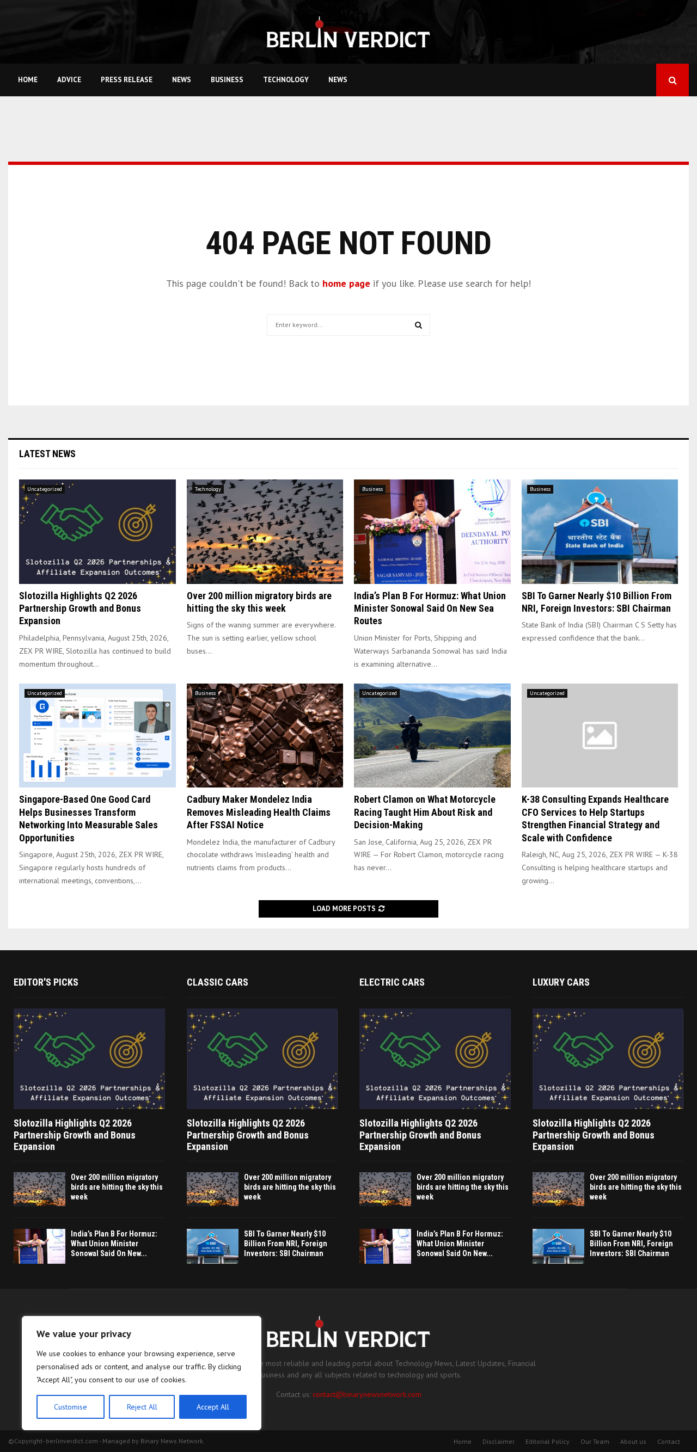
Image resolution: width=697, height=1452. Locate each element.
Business (227, 79)
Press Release (126, 79)
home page (346, 283)
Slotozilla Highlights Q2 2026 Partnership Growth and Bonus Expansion (80, 608)
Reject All (142, 1407)
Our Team (594, 1441)
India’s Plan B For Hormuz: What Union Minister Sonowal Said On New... (114, 1243)
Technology (286, 79)
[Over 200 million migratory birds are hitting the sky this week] (265, 531)
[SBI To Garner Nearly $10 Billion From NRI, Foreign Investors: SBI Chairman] (600, 531)
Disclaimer (498, 1441)
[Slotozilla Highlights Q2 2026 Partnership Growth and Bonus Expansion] (97, 531)
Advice (69, 79)
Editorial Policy (547, 1441)
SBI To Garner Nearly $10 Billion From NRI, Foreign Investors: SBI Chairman (285, 1243)
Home (28, 79)
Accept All (213, 1407)
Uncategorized (44, 489)
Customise (70, 1407)
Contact (668, 1441)
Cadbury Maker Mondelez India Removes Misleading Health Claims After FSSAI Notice (259, 811)
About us (633, 1441)
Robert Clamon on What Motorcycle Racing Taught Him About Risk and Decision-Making (425, 811)
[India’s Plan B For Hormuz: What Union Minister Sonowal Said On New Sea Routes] (432, 531)
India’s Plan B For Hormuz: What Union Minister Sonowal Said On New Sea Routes (430, 608)
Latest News (47, 453)
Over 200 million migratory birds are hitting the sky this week (117, 1187)
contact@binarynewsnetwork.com (367, 1394)
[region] (141, 1373)
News (181, 79)
